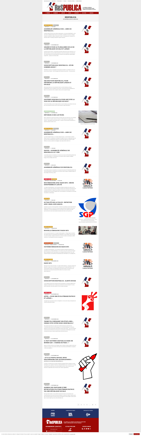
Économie (54, 179)
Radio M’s (48, 263)
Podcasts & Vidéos (48, 243)
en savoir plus (72, 434)
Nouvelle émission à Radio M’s (56, 230)
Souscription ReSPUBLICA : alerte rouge (60, 281)
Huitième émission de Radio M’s (56, 247)
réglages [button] (130, 434)
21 (92, 404)
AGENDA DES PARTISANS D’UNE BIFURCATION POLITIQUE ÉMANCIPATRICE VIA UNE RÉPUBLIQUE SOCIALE (59, 389)
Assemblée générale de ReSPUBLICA (58, 167)
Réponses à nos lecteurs (54, 115)
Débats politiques (48, 25)
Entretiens (46, 198)
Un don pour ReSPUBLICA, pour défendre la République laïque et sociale (57, 82)
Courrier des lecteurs (49, 111)
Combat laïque (47, 179)
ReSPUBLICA (55, 25)
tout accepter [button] (136, 434)
